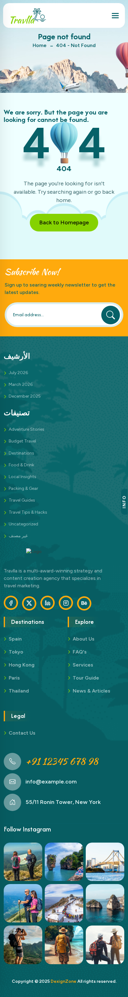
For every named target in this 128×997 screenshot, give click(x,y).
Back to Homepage (64, 222)
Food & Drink (21, 465)
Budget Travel (22, 441)
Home (40, 45)
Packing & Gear (23, 488)
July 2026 (18, 372)
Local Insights (22, 476)
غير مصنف (18, 535)
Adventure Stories (26, 429)
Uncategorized (23, 524)
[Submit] (110, 315)
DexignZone (63, 981)
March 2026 (21, 384)
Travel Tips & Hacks (28, 512)
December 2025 (25, 396)
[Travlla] (27, 15)
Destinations (21, 453)
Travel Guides (22, 500)
